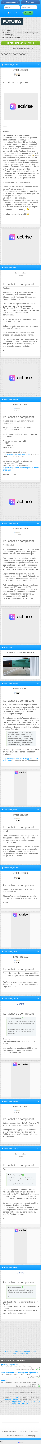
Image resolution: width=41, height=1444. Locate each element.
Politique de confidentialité (15, 1436)
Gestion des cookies (31, 1431)
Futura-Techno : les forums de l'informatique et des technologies (19, 34)
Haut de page (31, 1436)
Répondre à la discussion (20, 43)
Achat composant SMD (10, 1364)
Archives (13, 1431)
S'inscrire (30, 2)
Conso (20, 1431)
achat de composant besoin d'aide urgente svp (19, 1372)
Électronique (6, 37)
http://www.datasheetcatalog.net (16, 454)
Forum (8, 30)
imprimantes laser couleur (22, 1401)
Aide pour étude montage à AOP (26, 1352)
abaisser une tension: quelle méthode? (16, 1351)
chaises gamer (22, 1403)
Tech (17, 1397)
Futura (6, 1431)
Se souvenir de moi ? (16, 13)
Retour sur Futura (10, 2)
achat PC (4, 1381)
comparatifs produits (11, 1399)
